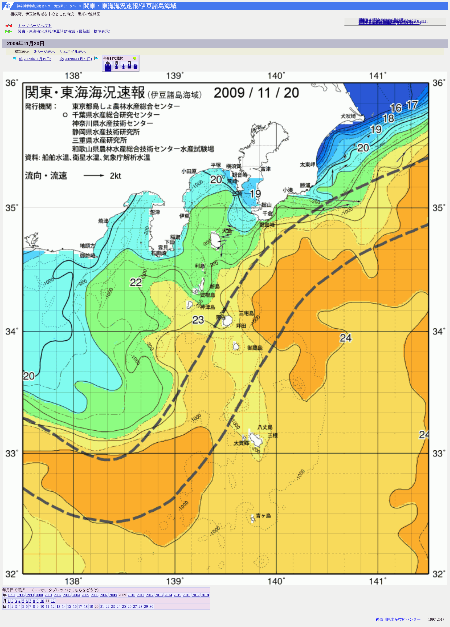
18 (86, 606)
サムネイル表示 (73, 51)
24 (118, 606)
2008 (113, 595)
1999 (30, 595)
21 (102, 606)
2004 (76, 595)
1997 (11, 595)
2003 (67, 595)
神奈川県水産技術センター (398, 619)
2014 (168, 595)
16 (75, 606)
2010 (131, 595)
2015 (177, 595)
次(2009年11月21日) (76, 59)
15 (69, 606)
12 (116, 67)
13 (58, 606)
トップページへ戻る (35, 26)
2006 (94, 595)
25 (124, 606)
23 (113, 606)
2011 (140, 595)
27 (135, 606)
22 (107, 606)
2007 (104, 595)
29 (146, 606)
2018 (108, 70)
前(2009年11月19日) (35, 59)
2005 (85, 595)
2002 (57, 595)
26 (129, 606)
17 (80, 606)
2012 (150, 595)
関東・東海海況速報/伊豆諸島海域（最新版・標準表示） (65, 31)
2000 (39, 595)
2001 (48, 595)
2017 (196, 595)
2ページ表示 (44, 51)
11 (47, 606)
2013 (159, 595)
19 (129, 67)
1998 (21, 595)
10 (123, 67)
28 (140, 606)
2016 (186, 595)
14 (64, 606)
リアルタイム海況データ (377, 24)
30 (135, 67)
